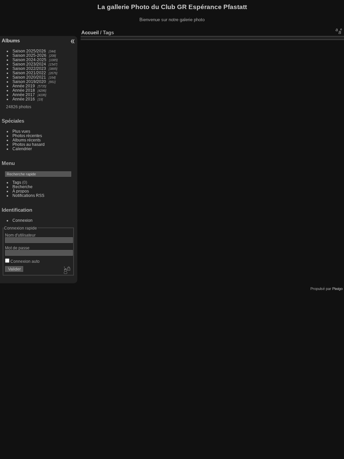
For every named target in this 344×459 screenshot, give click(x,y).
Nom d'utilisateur (20, 235)
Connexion (22, 220)
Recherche (22, 186)
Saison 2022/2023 (29, 68)
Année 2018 (23, 90)
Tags (16, 182)
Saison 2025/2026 (29, 51)
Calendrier (22, 149)
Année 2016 (23, 99)
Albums (11, 40)
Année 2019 (23, 86)
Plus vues (21, 131)
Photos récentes (27, 135)
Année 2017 (23, 94)
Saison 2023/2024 (29, 64)
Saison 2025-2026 (29, 55)
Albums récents (26, 140)
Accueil (90, 32)
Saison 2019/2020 (29, 81)
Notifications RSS (28, 195)
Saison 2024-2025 (29, 59)
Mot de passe (17, 248)
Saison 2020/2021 (29, 77)
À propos (20, 191)
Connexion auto (24, 261)
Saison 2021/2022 (29, 73)
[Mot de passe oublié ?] (66, 270)
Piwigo (337, 289)
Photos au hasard (28, 144)
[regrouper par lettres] (339, 31)
